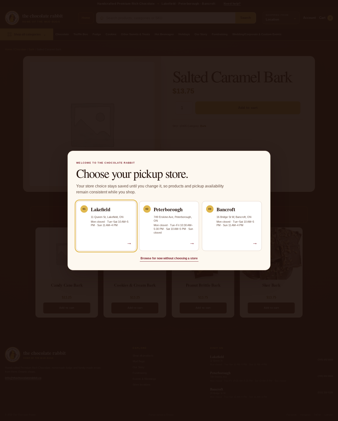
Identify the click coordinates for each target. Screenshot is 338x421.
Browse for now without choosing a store (169, 258)
